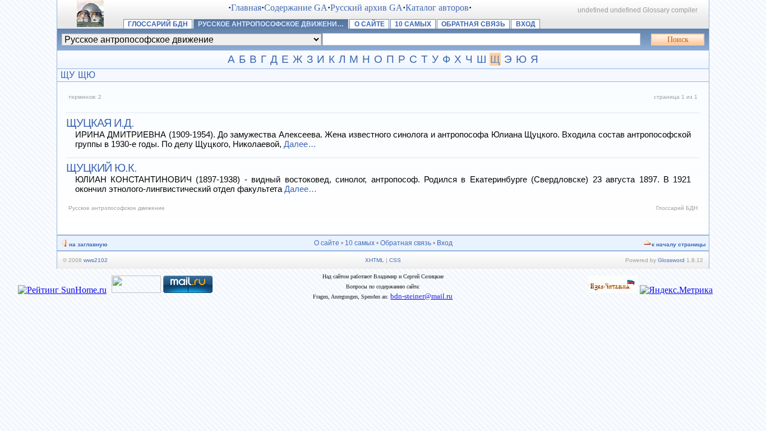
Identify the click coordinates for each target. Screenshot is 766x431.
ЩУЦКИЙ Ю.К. (101, 168)
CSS (395, 260)
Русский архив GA (366, 7)
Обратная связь (473, 24)
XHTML (374, 260)
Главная (246, 7)
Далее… (300, 144)
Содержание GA (295, 7)
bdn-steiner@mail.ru (421, 296)
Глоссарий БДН (158, 24)
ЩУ (68, 75)
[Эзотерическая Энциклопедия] (613, 290)
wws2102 (96, 260)
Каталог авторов (437, 7)
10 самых (413, 24)
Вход (526, 24)
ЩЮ (86, 75)
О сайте (369, 24)
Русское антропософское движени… (271, 24)
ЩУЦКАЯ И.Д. (100, 123)
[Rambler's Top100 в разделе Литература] (136, 290)
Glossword (671, 260)
